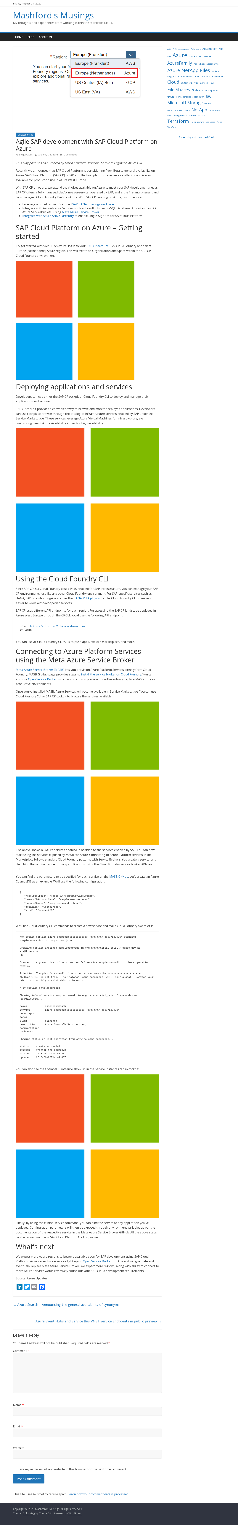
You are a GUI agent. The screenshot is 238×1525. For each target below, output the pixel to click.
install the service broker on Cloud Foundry (111, 674)
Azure (180, 55)
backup (215, 71)
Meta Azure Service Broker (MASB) (40, 670)
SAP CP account (97, 246)
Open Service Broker (42, 679)
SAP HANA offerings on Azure (93, 204)
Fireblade (197, 90)
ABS (169, 49)
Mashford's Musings (53, 15)
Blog (31, 37)
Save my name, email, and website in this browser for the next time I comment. (72, 1469)
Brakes (176, 76)
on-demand (214, 110)
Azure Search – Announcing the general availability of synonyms (66, 1304)
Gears (170, 96)
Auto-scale (196, 49)
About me (46, 37)
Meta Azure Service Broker (80, 212)
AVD (221, 49)
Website (18, 1448)
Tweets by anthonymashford (196, 137)
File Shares (178, 89)
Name (18, 1405)
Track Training (197, 122)
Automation (209, 48)
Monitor (208, 103)
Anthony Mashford (48, 154)
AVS (169, 56)
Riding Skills (179, 115)
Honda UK (199, 97)
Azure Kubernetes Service (207, 64)
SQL (203, 115)
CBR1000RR (186, 76)
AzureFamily (179, 63)
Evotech (204, 83)
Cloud (173, 82)
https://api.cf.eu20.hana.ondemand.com (57, 626)
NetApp (199, 109)
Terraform (178, 121)
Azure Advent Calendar (200, 56)
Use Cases (210, 122)
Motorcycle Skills (175, 110)
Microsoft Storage (185, 103)
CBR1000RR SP (201, 76)
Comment (21, 1351)
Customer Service (189, 83)
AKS (174, 49)
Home (19, 37)
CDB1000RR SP (216, 76)
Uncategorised (25, 134)
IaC (209, 96)
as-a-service (183, 49)
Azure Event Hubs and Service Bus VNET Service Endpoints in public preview (99, 1321)
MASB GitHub (118, 876)
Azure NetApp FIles (188, 70)
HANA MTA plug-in (86, 598)
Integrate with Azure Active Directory (48, 216)
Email (18, 1426)
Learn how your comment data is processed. (98, 1494)
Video (219, 122)
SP (199, 115)
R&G (169, 115)
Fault (212, 83)
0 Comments (70, 154)
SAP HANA (191, 115)
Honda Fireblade (184, 97)
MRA (187, 110)
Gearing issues (211, 90)
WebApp (171, 127)
